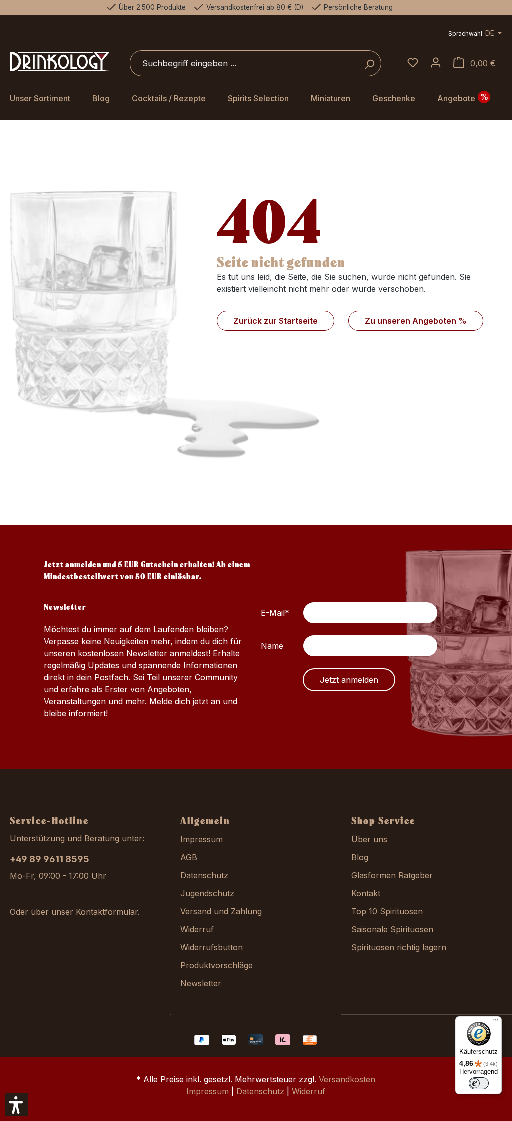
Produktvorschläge (216, 965)
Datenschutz (204, 875)
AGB (189, 857)
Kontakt (366, 893)
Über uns (370, 839)
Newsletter (201, 983)
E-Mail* (275, 613)
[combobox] (244, 63)
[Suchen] (370, 63)
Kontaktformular (107, 912)
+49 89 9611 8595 (50, 859)
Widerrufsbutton (211, 947)
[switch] (479, 1083)
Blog (360, 857)
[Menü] (496, 1022)
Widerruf (197, 929)
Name (272, 646)
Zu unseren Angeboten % (416, 321)
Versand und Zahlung (221, 911)
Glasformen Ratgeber (392, 875)
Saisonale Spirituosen (393, 929)
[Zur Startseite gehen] (60, 62)
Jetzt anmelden (349, 680)
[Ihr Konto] (436, 63)
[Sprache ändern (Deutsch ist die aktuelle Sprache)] (475, 34)
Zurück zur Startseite (276, 321)
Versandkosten (347, 1079)
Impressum (201, 839)
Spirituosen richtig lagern (399, 947)
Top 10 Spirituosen (387, 911)
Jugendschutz (207, 893)
